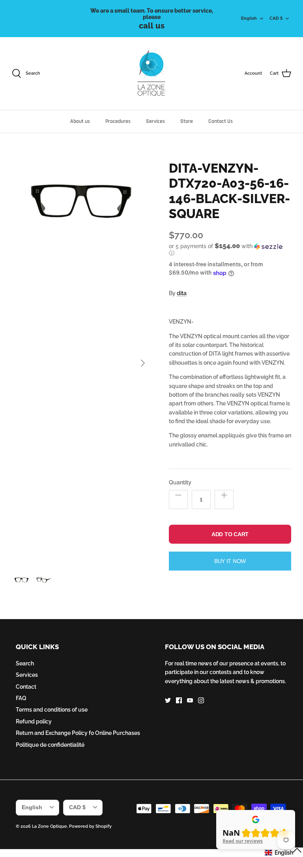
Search (25, 663)
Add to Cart (230, 534)
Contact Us (220, 121)
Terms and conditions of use (52, 709)
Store (186, 121)
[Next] (143, 363)
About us (80, 121)
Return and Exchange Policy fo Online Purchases (78, 733)
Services (155, 121)
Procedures (118, 121)
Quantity (180, 482)
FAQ (21, 698)
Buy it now (230, 561)
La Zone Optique (49, 826)
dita (182, 293)
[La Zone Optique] (151, 73)
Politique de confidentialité (50, 745)
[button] (228, 249)
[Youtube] (190, 700)
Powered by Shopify (90, 826)
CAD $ (275, 18)
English (249, 18)
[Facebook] (179, 700)
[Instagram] (201, 700)
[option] (82, 363)
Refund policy (34, 721)
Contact (26, 687)
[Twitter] (168, 700)
